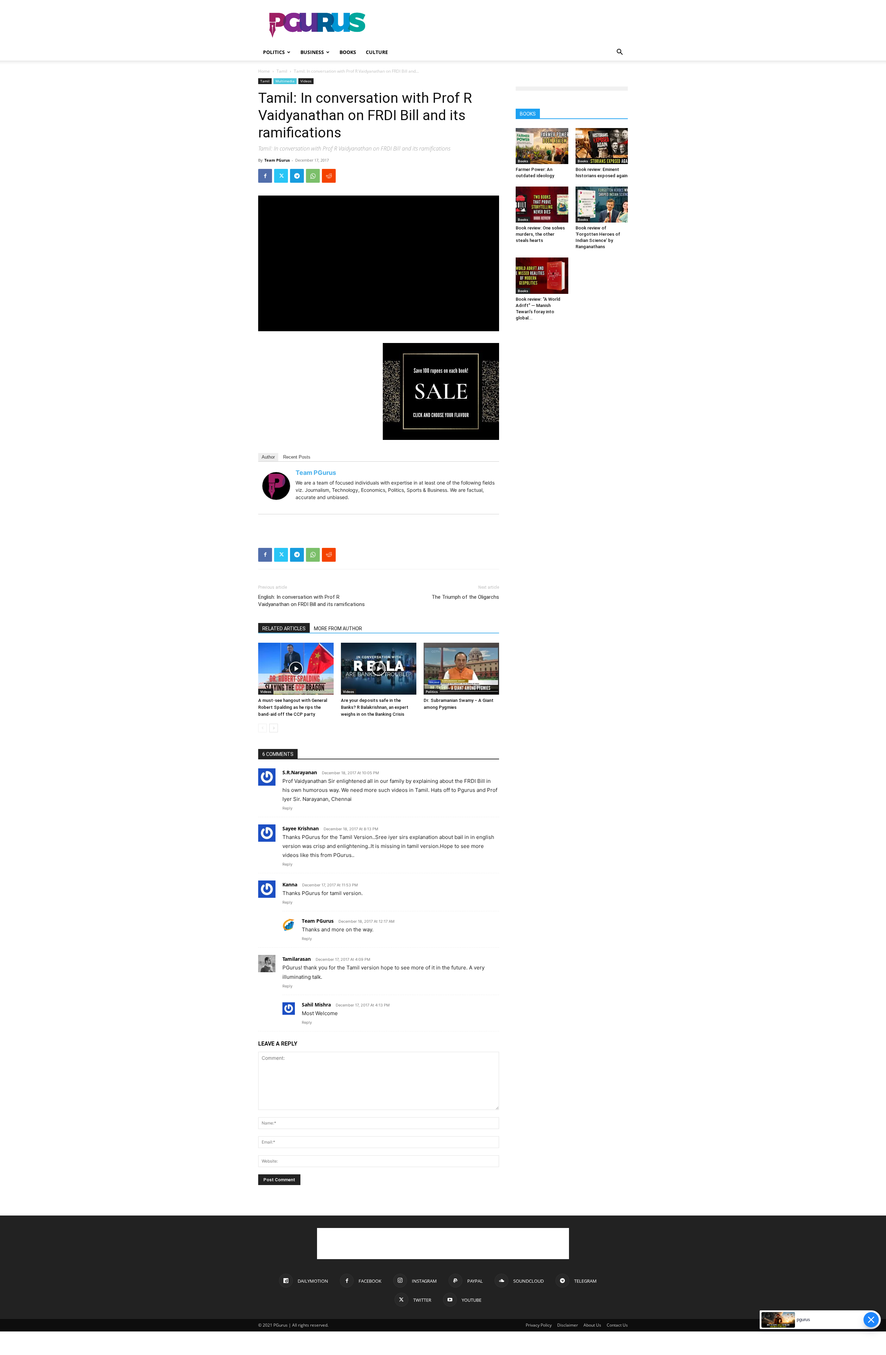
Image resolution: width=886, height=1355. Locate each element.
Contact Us (617, 1325)
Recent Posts (296, 457)
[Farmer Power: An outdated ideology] (542, 146)
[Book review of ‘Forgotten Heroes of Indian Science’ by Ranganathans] (602, 205)
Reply (287, 808)
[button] (619, 52)
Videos (305, 81)
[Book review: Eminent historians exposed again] (602, 146)
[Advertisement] (502, 25)
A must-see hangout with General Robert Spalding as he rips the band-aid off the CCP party (292, 707)
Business (312, 52)
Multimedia (285, 81)
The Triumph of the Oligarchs (465, 597)
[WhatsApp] (313, 176)
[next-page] (273, 728)
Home (264, 71)
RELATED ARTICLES (284, 628)
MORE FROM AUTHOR (338, 628)
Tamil (282, 71)
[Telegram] (297, 176)
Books (348, 52)
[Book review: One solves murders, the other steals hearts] (542, 205)
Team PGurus (277, 160)
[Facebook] (265, 176)
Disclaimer (567, 1325)
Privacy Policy (539, 1325)
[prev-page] (262, 728)
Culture (377, 52)
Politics (274, 52)
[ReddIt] (329, 176)
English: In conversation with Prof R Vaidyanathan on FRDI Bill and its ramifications (311, 600)
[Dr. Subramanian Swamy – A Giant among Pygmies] (461, 669)
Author (268, 457)
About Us (592, 1325)
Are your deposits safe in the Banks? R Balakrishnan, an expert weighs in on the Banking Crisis (374, 707)
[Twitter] (281, 176)
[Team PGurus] (276, 486)
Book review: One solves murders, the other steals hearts (540, 234)
